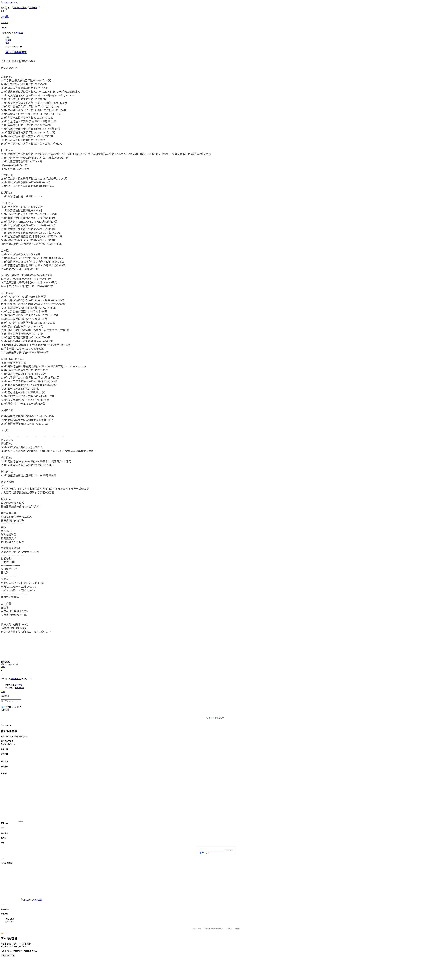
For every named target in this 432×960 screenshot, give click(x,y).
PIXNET (199, 928)
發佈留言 (5, 710)
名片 (7, 43)
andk (5, 17)
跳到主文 (4, 23)
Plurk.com (21, 821)
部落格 (8, 40)
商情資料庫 (19, 688)
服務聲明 (237, 928)
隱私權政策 (228, 928)
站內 (209, 852)
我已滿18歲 (5, 955)
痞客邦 (14, 679)
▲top (3, 692)
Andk (3, 667)
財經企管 (18, 685)
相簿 (7, 37)
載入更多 (5, 696)
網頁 (203, 852)
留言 (19, 679)
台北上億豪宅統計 (16, 52)
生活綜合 (19, 33)
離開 (12, 955)
